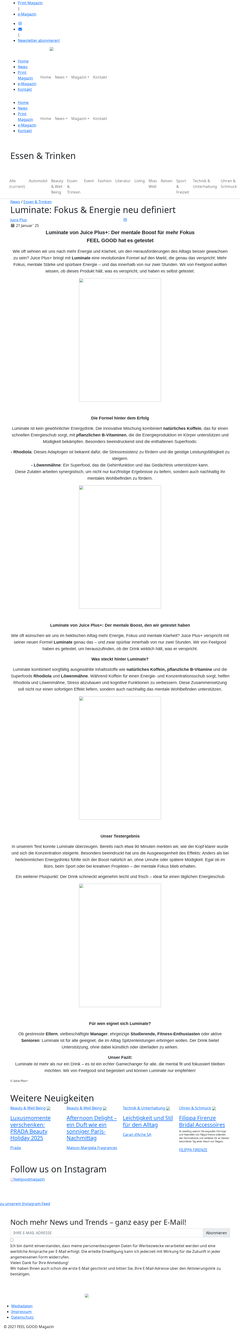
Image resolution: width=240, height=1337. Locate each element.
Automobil (38, 180)
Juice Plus (18, 219)
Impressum (21, 1311)
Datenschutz (22, 1317)
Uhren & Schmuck (229, 183)
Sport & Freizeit (182, 186)
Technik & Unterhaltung (205, 183)
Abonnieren (216, 1232)
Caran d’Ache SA (137, 1134)
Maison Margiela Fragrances (92, 1147)
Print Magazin (30, 2)
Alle (17, 183)
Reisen (166, 180)
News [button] (60, 77)
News (23, 66)
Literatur (123, 180)
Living (140, 180)
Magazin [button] (78, 77)
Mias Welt (153, 183)
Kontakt (25, 89)
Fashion (105, 180)
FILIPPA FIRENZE (193, 1149)
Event (89, 180)
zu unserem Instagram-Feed (25, 1203)
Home (23, 61)
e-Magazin (27, 14)
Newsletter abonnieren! (39, 40)
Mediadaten (22, 1306)
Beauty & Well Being (57, 186)
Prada (15, 1147)
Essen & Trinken (73, 186)
